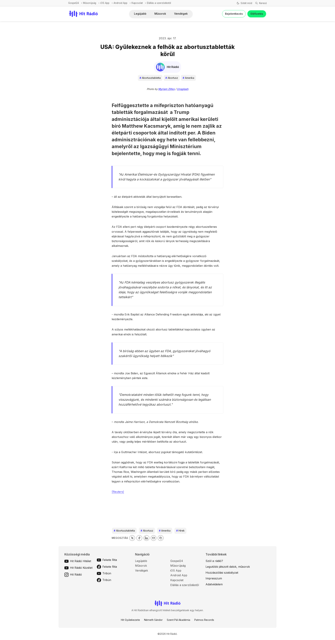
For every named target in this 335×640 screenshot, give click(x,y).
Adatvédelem (214, 584)
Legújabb (140, 13)
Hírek (180, 530)
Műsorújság (89, 3)
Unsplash (182, 89)
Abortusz (171, 77)
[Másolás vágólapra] (160, 538)
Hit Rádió (76, 574)
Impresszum (214, 578)
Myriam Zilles (166, 89)
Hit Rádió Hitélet (80, 561)
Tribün (106, 573)
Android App (120, 3)
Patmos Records (204, 619)
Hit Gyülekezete (130, 619)
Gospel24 (73, 3)
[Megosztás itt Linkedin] (146, 538)
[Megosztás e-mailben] (154, 538)
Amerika (188, 77)
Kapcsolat (137, 3)
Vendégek (181, 13)
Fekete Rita (109, 560)
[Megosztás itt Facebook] (139, 538)
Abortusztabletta (150, 77)
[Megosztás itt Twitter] (132, 538)
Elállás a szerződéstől (159, 3)
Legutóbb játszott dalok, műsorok (228, 566)
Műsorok (160, 13)
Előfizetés (257, 13)
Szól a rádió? (214, 561)
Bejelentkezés (234, 13)
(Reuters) (118, 491)
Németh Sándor (153, 619)
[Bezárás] (216, 23)
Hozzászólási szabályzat (222, 572)
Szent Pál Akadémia (178, 619)
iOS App (104, 3)
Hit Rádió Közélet (81, 567)
